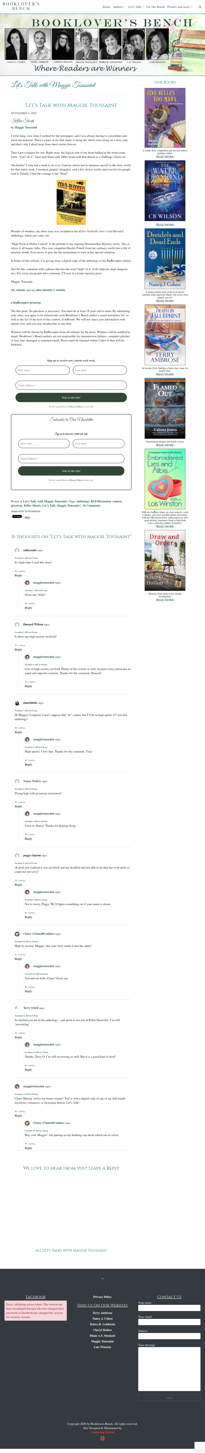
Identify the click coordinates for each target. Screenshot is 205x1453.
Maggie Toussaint (26, 127)
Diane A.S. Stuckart (102, 1335)
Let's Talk (29, 501)
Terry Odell (30, 1007)
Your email (145, 1317)
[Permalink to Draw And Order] (165, 561)
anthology (83, 501)
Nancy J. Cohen (102, 1318)
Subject (142, 1331)
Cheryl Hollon (102, 1330)
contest (117, 501)
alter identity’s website (50, 290)
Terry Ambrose (102, 1313)
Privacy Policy (75, 406)
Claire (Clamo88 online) (38, 933)
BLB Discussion (101, 501)
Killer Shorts (32, 505)
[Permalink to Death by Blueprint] (165, 335)
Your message (146, 1345)
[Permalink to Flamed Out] (165, 408)
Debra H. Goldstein (102, 1324)
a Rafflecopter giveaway (26, 302)
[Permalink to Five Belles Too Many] (165, 118)
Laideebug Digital (102, 1432)
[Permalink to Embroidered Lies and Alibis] (165, 479)
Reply (18, 575)
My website (18, 290)
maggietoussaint (43, 582)
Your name (144, 1303)
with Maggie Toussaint (52, 501)
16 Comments (91, 505)
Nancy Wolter (32, 781)
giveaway (16, 505)
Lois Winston (102, 1347)
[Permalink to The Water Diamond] (165, 191)
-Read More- (165, 156)
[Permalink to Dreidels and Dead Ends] (165, 259)
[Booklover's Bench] (21, 7)
